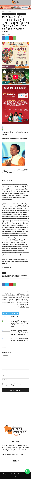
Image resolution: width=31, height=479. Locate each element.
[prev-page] (3, 347)
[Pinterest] (11, 38)
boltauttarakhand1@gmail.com (14, 454)
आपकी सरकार (8, 11)
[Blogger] (7, 465)
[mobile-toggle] (2, 2)
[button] (28, 2)
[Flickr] (15, 465)
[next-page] (5, 347)
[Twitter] (7, 38)
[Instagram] (19, 465)
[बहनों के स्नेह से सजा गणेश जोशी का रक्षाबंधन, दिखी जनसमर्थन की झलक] (6, 340)
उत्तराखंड (9, 14)
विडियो (18, 14)
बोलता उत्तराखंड (23, 14)
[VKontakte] (23, 465)
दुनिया (13, 14)
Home (3, 11)
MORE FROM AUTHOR (11, 317)
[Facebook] (3, 38)
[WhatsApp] (14, 38)
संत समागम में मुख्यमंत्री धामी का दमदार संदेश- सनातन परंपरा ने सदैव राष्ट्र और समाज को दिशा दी (19, 332)
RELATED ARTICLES (10, 314)
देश (15, 14)
